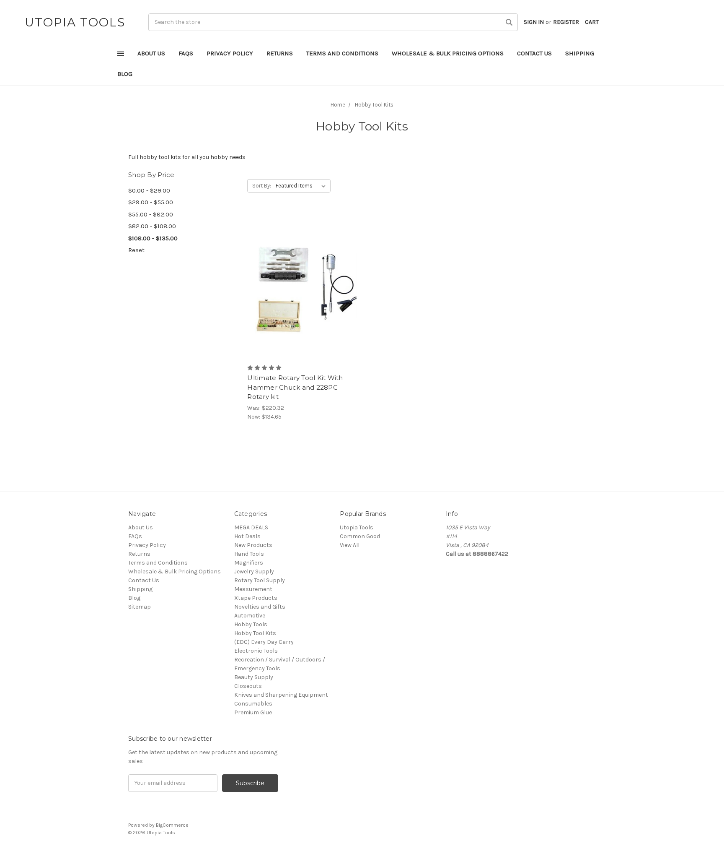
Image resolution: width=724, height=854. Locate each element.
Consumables (253, 703)
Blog (124, 74)
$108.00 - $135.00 (153, 238)
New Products (253, 545)
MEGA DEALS (251, 527)
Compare (299, 286)
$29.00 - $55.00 (150, 202)
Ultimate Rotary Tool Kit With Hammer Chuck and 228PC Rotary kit (295, 387)
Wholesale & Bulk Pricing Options (448, 53)
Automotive (249, 615)
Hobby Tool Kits (255, 633)
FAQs (185, 53)
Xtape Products (255, 597)
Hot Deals (247, 536)
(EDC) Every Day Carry (264, 642)
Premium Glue (253, 712)
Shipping (579, 53)
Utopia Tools (356, 527)
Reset (136, 250)
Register (566, 22)
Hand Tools (249, 553)
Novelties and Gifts (259, 606)
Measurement (253, 589)
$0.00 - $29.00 (149, 190)
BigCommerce (172, 825)
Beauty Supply (253, 677)
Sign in (534, 22)
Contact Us (534, 53)
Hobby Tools (250, 624)
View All (349, 545)
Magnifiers (248, 562)
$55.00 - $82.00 (150, 214)
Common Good (360, 536)
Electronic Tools (256, 650)
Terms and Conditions (342, 53)
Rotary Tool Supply (259, 580)
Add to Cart (302, 300)
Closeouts (248, 686)
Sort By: (261, 185)
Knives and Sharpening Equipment (281, 694)
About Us (151, 53)
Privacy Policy (230, 53)
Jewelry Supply (254, 571)
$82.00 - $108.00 (152, 226)
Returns (279, 53)
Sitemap (139, 606)
